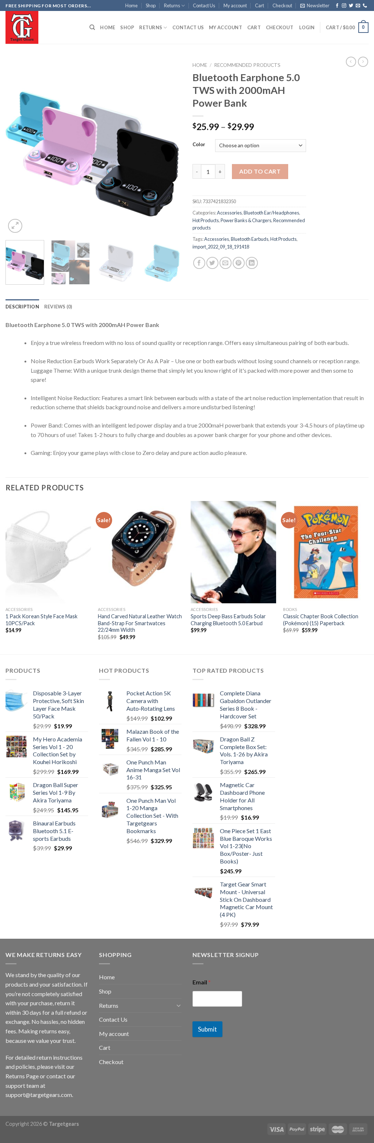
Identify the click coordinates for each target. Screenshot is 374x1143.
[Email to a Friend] (226, 263)
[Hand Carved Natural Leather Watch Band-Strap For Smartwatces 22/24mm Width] (140, 552)
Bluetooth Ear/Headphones (271, 213)
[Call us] (365, 5)
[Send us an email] (358, 5)
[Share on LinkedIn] (252, 263)
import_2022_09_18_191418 (220, 247)
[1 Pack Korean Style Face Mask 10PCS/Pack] (48, 552)
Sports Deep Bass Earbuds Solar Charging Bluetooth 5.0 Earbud (228, 619)
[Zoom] (15, 226)
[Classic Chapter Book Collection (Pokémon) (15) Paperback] (326, 552)
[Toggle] (179, 1005)
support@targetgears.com (38, 1094)
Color (198, 144)
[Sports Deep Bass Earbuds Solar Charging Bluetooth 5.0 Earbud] (233, 552)
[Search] (92, 27)
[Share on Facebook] (199, 263)
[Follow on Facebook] (337, 5)
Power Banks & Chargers (246, 220)
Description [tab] (22, 307)
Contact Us (204, 5)
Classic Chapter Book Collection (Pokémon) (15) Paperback (320, 619)
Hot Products (205, 220)
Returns (172, 5)
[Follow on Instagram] (344, 5)
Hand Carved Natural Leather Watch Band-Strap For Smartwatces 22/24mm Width (140, 623)
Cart (259, 5)
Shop (151, 5)
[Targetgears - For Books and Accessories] (42, 27)
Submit (207, 1029)
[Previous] (18, 146)
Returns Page (22, 1075)
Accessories (229, 213)
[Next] (168, 146)
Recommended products (247, 65)
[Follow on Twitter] (351, 5)
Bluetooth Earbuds (249, 239)
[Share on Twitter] (212, 263)
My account (235, 5)
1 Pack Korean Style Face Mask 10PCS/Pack (41, 619)
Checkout (282, 5)
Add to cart (259, 171)
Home (131, 5)
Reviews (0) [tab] (58, 307)
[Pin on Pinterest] (239, 263)
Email (201, 982)
